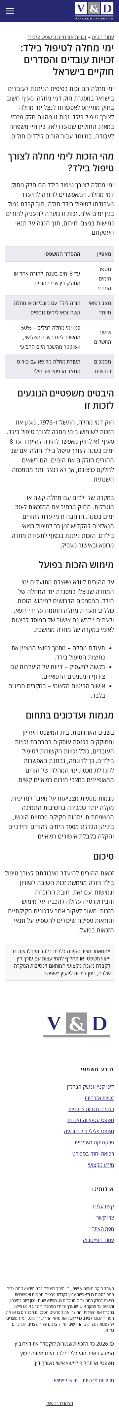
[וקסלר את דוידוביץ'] (94, 10)
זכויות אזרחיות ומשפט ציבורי (57, 37)
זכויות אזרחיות (99, 1098)
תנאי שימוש (66, 1380)
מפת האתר (103, 1228)
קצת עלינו (103, 1206)
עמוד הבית (103, 37)
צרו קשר (105, 1217)
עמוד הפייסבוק (98, 1240)
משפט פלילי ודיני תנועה (89, 1131)
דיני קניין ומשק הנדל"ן (90, 1086)
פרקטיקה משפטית (94, 1142)
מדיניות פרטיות (98, 1380)
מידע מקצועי (101, 1164)
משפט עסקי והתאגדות (90, 1120)
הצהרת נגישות (59, 1403)
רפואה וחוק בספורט (93, 1153)
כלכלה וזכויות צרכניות (91, 1109)
